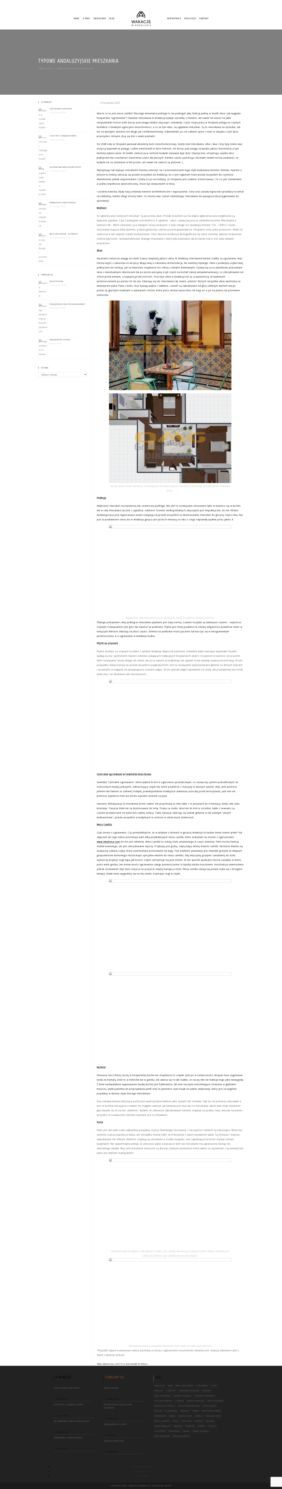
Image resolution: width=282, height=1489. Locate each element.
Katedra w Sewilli (183, 1395)
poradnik (184, 1411)
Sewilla (199, 1416)
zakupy (212, 1426)
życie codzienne (162, 1436)
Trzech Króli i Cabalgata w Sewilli (63, 135)
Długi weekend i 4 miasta (60, 339)
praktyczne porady (211, 1411)
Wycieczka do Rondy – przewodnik (64, 233)
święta (186, 1431)
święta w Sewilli (201, 1431)
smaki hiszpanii (162, 1421)
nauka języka (209, 1406)
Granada (158, 1390)
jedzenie (207, 1390)
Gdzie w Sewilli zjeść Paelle (61, 108)
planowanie (171, 1411)
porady (195, 1411)
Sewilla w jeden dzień (114, 1441)
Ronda (172, 1416)
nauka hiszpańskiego (189, 1406)
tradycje (199, 1421)
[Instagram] (239, 6)
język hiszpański (162, 1395)
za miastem (160, 1431)
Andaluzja (108, 1364)
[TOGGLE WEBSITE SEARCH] (213, 18)
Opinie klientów (56, 281)
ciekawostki (202, 1385)
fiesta (214, 1385)
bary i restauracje (185, 1385)
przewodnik (160, 1416)
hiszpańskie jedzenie (189, 1390)
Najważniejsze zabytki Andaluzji (63, 202)
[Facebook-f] (233, 6)
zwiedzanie (174, 1431)
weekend (178, 1426)
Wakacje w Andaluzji (139, 1486)
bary (170, 1385)
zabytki (201, 1426)
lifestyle (120, 1364)
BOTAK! (168, 1486)
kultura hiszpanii (163, 1401)
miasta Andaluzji (195, 1401)
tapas (175, 1421)
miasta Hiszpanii (215, 1401)
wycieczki (190, 1426)
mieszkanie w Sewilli (137, 1364)
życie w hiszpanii (181, 1436)
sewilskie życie (213, 1416)
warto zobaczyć (162, 1426)
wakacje (210, 1421)
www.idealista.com (108, 841)
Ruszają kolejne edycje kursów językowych (67, 304)
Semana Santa (185, 1416)
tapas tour (186, 1421)
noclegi (158, 1411)
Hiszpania (171, 1390)
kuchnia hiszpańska (205, 1395)
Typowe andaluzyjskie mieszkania (74, 68)
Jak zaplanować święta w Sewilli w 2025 (65, 167)
